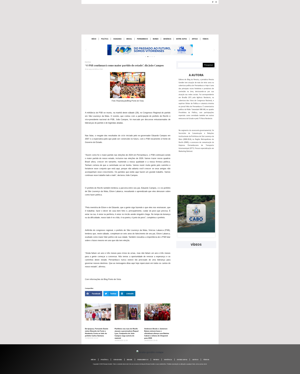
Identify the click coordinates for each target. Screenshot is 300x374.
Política (104, 39)
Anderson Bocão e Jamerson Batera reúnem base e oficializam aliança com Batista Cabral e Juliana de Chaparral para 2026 (156, 333)
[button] (85, 49)
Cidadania (117, 39)
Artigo (195, 39)
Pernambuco (142, 39)
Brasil (129, 39)
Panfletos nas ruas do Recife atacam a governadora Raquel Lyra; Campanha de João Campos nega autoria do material (127, 333)
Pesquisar (208, 65)
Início (94, 39)
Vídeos (205, 39)
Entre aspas (181, 39)
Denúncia (167, 39)
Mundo (155, 39)
